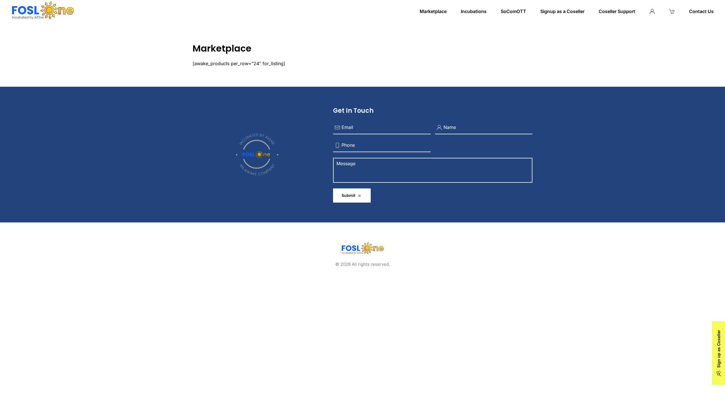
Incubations (474, 11)
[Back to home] (42, 11)
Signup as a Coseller (562, 11)
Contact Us (701, 11)
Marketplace (433, 11)
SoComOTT (513, 11)
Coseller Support (617, 11)
